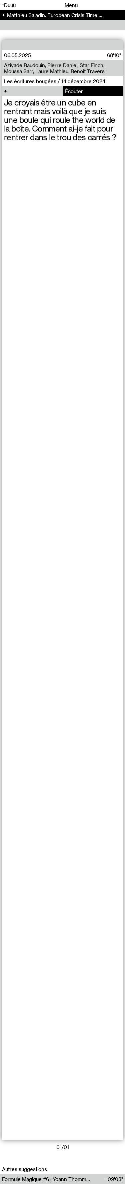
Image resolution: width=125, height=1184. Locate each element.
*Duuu (9, 5)
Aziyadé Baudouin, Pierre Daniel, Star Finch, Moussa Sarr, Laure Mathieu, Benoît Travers (54, 68)
